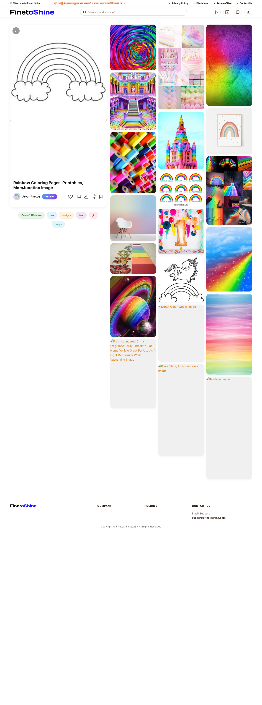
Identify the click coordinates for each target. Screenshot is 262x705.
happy (58, 224)
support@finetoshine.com (208, 517)
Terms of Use (224, 3)
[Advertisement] (58, 153)
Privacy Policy (180, 3)
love (81, 215)
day (52, 215)
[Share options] (152, 28)
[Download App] (217, 12)
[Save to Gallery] (152, 34)
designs (66, 215)
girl (93, 215)
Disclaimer (202, 3)
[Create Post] (238, 12)
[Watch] (227, 12)
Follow (49, 196)
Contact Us (246, 3)
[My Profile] (248, 12)
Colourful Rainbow (31, 215)
